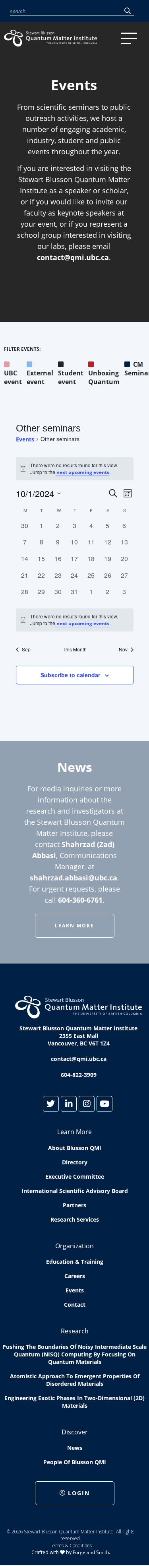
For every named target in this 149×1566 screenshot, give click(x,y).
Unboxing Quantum (104, 377)
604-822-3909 (79, 1074)
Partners (74, 1205)
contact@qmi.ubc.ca (73, 257)
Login (79, 1493)
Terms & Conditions (71, 1545)
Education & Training (74, 1261)
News (74, 1447)
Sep (26, 649)
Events (25, 439)
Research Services (74, 1219)
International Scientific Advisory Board (74, 1191)
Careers (74, 1276)
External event (40, 377)
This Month (75, 649)
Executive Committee (74, 1176)
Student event (70, 377)
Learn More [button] (74, 925)
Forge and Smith (91, 1552)
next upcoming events (82, 472)
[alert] (75, 619)
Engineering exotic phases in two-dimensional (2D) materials (74, 1401)
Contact (74, 1304)
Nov (123, 649)
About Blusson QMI (74, 1148)
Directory (74, 1162)
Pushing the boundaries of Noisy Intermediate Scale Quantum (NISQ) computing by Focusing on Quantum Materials (74, 1354)
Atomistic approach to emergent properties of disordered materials (74, 1379)
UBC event (13, 377)
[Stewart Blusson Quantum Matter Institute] (60, 38)
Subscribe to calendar (70, 675)
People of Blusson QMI (74, 1462)
